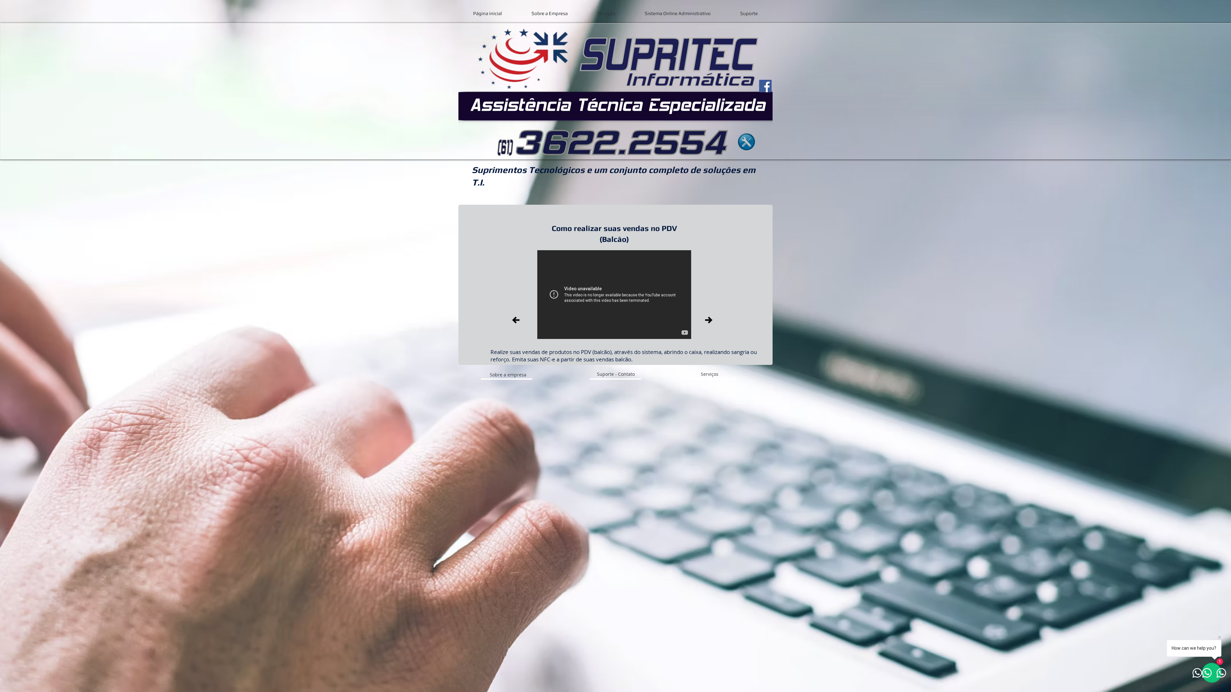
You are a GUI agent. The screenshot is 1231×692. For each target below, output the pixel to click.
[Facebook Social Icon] (765, 86)
